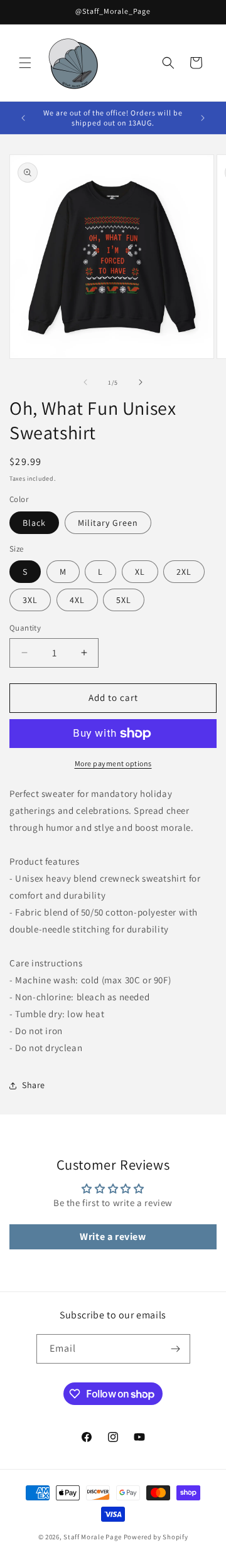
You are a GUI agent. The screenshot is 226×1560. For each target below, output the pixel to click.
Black (34, 522)
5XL (123, 600)
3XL (30, 600)
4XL (77, 600)
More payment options (113, 763)
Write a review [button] (113, 1236)
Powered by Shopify (156, 1536)
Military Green (108, 522)
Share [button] (33, 1085)
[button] (25, 63)
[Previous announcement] (23, 118)
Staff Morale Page (92, 1536)
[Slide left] (85, 382)
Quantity (25, 627)
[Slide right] (140, 382)
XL (140, 571)
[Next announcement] (203, 118)
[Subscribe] (176, 1349)
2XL (183, 571)
